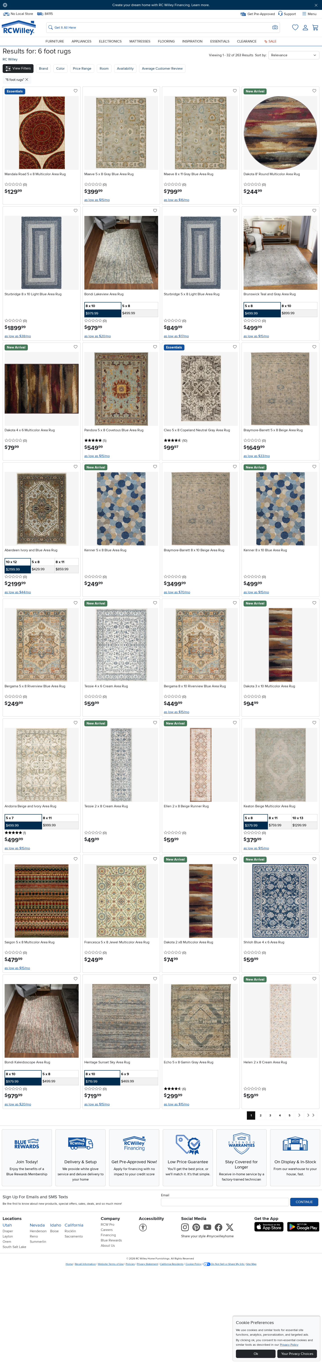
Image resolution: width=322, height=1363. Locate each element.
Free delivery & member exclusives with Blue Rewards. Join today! (161, 5)
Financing (108, 1235)
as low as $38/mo (18, 336)
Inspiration (192, 41)
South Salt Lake (14, 1247)
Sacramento (74, 1236)
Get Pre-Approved (261, 14)
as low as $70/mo (177, 592)
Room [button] (104, 68)
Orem (7, 1241)
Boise (54, 1231)
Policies (130, 1264)
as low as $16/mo (176, 200)
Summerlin (38, 1241)
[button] (35, 5)
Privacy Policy (289, 1345)
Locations (12, 1218)
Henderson (38, 1231)
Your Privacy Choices (297, 1354)
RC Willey (10, 59)
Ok (256, 1354)
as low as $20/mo (97, 336)
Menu (312, 14)
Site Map (251, 1264)
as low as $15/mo (97, 200)
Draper (8, 1231)
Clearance (247, 41)
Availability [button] (125, 68)
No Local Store (22, 13)
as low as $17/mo (176, 336)
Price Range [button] (82, 68)
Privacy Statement (147, 1264)
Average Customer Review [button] (162, 68)
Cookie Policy (194, 1264)
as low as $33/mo (257, 456)
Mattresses (139, 41)
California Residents (172, 1264)
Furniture (55, 41)
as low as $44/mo (18, 592)
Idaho (55, 1225)
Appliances (81, 41)
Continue (304, 1202)
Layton (8, 1236)
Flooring (166, 41)
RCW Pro (107, 1224)
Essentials (219, 41)
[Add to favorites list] (75, 91)
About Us (108, 1245)
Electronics (110, 41)
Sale (272, 41)
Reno (34, 1236)
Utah (7, 1225)
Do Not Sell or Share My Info (228, 1264)
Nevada (37, 1225)
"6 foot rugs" (15, 80)
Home (69, 1264)
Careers (107, 1230)
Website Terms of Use (111, 1264)
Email (165, 1195)
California (74, 1225)
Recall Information (85, 1264)
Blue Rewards (111, 1240)
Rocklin (70, 1231)
